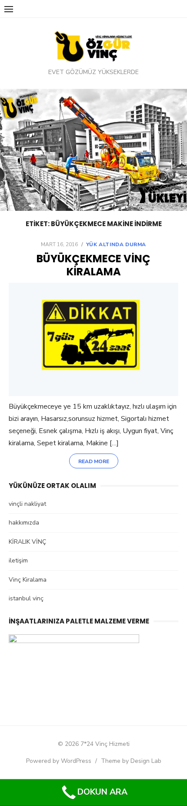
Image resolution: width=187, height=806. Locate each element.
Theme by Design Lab (131, 761)
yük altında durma (116, 244)
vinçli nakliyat (27, 504)
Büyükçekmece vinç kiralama (93, 265)
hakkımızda (24, 522)
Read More (93, 461)
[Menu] (8, 8)
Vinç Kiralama (28, 580)
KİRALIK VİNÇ (27, 542)
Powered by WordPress (58, 761)
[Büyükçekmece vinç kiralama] (93, 339)
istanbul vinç (26, 598)
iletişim (18, 560)
